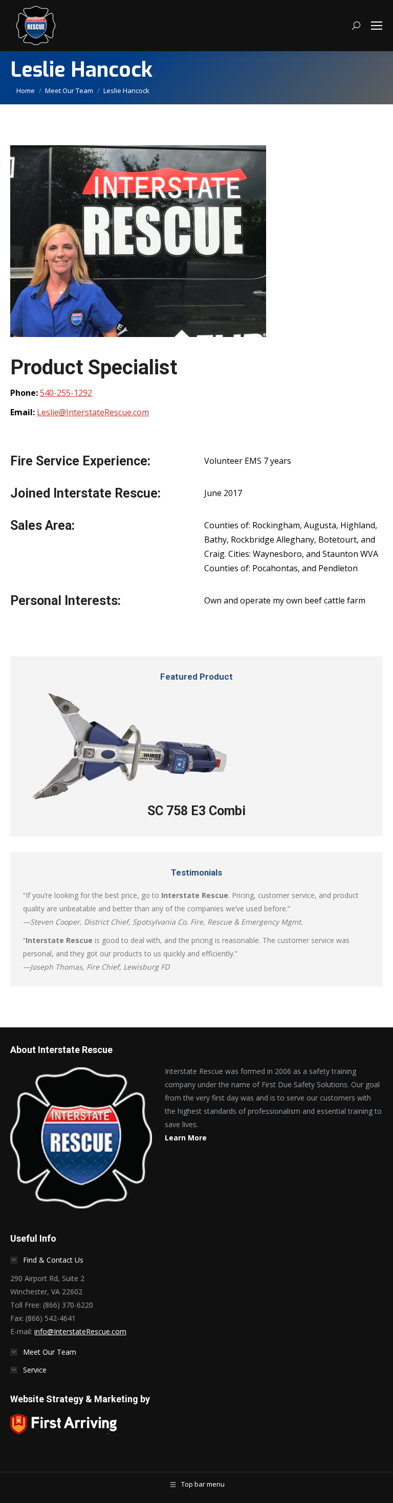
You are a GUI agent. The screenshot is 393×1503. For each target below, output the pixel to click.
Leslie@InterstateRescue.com (93, 412)
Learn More (186, 1137)
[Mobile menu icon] (376, 25)
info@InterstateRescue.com (80, 1331)
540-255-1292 (66, 392)
